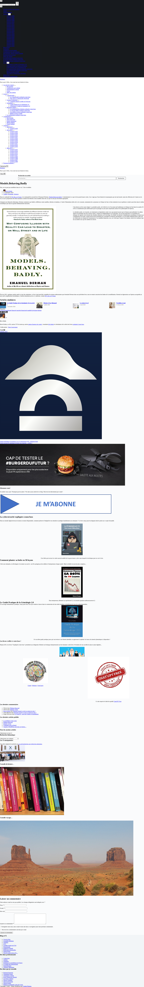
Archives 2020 (14, 139)
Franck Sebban (11, 124)
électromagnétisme (5, 310)
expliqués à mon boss (78, 324)
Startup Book (6, 951)
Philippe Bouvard (14, 708)
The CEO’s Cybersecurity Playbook (19, 98)
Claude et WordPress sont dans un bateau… (14, 727)
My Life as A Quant (50, 296)
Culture (5, 194)
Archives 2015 (14, 149)
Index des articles (11, 92)
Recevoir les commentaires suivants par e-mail (14, 929)
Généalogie (10, 103)
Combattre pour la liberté (9, 725)
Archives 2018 (14, 142)
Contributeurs (6, 116)
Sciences (16, 194)
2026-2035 (9, 127)
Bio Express (10, 86)
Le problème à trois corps (10, 721)
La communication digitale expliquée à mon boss (23, 109)
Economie (10, 194)
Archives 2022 (14, 136)
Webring (34, 685)
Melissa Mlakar (11, 122)
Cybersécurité (10, 95)
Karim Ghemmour (11, 121)
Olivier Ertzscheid (8, 981)
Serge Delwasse (11, 119)
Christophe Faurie (8, 974)
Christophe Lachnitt (8, 975)
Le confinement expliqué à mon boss (16, 115)
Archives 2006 (14, 161)
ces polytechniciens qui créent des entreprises (30, 744)
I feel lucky (40, 685)
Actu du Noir (6, 939)
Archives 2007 (14, 160)
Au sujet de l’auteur (8, 85)
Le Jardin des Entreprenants (10, 964)
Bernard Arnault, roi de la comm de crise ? (24, 711)
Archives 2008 (14, 158)
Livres (8, 91)
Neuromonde (6, 947)
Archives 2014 (14, 151)
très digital (51, 324)
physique (34, 310)
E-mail (2, 908)
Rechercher (121, 178)
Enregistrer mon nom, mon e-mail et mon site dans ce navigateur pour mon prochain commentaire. (27, 926)
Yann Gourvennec (13, 327)
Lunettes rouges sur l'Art (9, 945)
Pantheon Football (8, 948)
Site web (2, 911)
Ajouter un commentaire (7, 923)
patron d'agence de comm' (35, 324)
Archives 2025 (14, 131)
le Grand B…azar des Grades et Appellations (26, 714)
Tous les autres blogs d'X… (10, 953)
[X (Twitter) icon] (4, 330)
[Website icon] (3, 330)
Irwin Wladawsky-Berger (10, 977)
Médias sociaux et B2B (16, 113)
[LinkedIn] (7, 312)
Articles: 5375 (3, 331)
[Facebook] (1, 312)
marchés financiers (21, 310)
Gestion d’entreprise (12, 100)
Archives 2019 (14, 140)
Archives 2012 (14, 154)
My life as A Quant (16, 197)
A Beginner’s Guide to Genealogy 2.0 (20, 106)
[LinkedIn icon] (1, 330)
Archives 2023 (14, 134)
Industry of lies (14, 709)
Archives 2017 (14, 143)
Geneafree (6, 961)
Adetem (5, 960)
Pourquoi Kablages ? (8, 163)
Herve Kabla (6, 711)
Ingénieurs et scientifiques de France (12, 963)
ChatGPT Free (117, 701)
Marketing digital (11, 107)
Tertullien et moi (121, 303)
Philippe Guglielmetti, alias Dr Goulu (13, 984)
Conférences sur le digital (13, 88)
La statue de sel (84, 303)
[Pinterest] (5, 312)
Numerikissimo (7, 966)
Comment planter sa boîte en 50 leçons (20, 101)
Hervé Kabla (10, 118)
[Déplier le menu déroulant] (15, 85)
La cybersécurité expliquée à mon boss (20, 97)
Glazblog (5, 942)
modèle (28, 310)
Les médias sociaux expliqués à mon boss (21, 112)
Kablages (2, 79)
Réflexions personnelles (9, 950)
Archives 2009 (14, 157)
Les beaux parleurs (8, 978)
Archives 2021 (14, 137)
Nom (2, 905)
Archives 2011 (14, 155)
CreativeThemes (27, 986)
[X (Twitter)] (3, 312)
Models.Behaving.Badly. (55, 197)
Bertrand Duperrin (8, 972)
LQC (4, 944)
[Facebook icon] (0, 330)
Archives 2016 (14, 146)
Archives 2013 (14, 152)
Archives (5, 125)
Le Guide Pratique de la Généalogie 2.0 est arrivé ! (21, 303)
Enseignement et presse (13, 89)
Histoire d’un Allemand (50, 303)
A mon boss (6, 958)
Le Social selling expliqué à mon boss (20, 110)
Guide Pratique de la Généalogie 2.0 (19, 104)
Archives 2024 (14, 133)
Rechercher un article (24, 175)
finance (13, 310)
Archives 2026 (14, 128)
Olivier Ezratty (7, 983)
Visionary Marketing (8, 967)
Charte (29, 685)
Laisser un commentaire (6, 932)
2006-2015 (9, 148)
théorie (39, 310)
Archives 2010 (14, 145)
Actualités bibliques (8, 941)
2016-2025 (9, 130)
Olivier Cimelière (7, 980)
